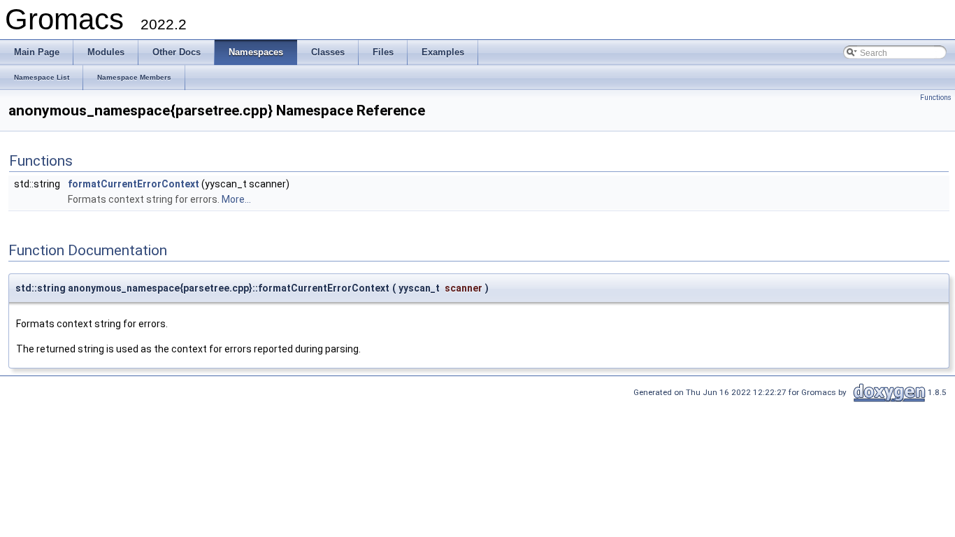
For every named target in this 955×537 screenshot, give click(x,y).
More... (236, 199)
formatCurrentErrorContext (133, 183)
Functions (936, 97)
